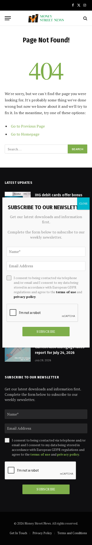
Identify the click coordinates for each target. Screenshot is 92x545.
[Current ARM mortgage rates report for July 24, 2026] (18, 353)
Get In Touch (18, 533)
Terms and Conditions (72, 533)
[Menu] (8, 18)
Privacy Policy (42, 533)
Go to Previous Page (28, 126)
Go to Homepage (25, 134)
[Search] (84, 18)
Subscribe (46, 489)
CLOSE (83, 203)
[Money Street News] (46, 18)
